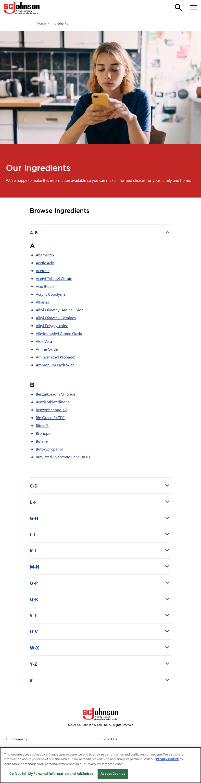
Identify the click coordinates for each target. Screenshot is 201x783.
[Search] (178, 8)
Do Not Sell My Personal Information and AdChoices (51, 773)
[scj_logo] (100, 714)
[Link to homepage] (22, 8)
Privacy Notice (167, 759)
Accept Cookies (112, 773)
